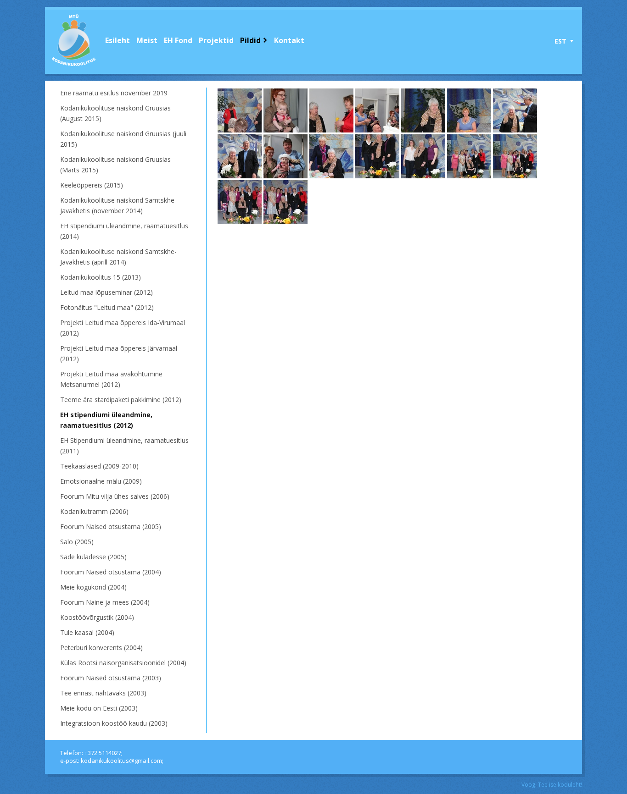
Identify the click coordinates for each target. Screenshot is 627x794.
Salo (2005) (77, 541)
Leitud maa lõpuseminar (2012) (106, 292)
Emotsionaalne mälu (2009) (101, 481)
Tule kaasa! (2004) (87, 632)
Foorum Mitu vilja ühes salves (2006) (114, 496)
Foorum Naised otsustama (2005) (110, 526)
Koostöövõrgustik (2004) (97, 617)
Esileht (117, 40)
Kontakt (289, 40)
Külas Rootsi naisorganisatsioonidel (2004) (123, 662)
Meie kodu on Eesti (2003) (99, 708)
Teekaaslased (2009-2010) (99, 466)
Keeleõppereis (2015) (91, 185)
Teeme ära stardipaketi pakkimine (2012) (120, 399)
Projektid (216, 40)
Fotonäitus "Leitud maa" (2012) (107, 307)
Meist (146, 40)
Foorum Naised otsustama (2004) (110, 572)
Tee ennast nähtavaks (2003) (103, 693)
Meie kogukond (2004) (93, 587)
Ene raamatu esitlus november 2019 (114, 92)
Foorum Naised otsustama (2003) (110, 677)
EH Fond (178, 40)
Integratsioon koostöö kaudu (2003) (114, 723)
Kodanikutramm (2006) (94, 511)
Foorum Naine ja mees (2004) (105, 602)
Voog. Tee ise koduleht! (551, 784)
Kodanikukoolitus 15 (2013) (100, 277)
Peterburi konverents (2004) (101, 647)
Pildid (250, 40)
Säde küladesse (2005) (93, 556)
